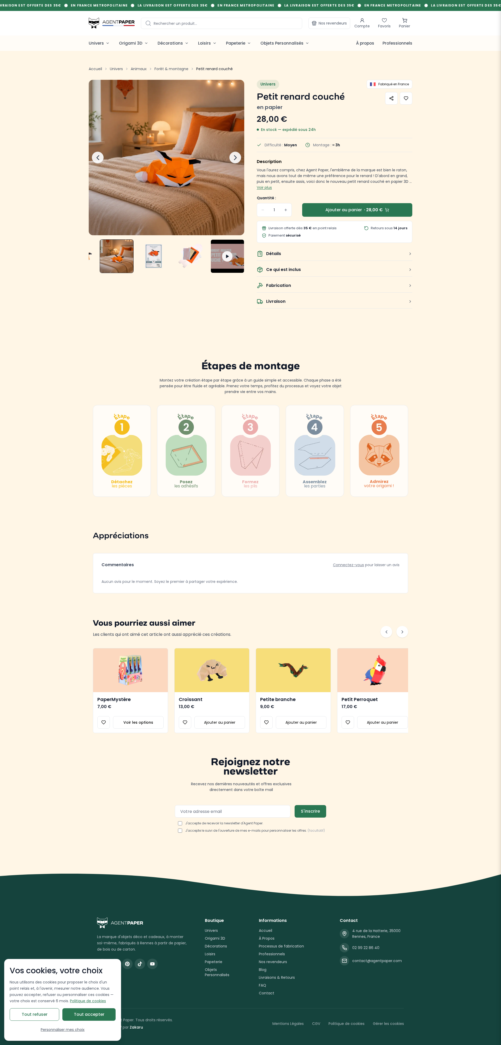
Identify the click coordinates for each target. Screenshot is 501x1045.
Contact (266, 993)
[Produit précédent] (386, 632)
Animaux (139, 68)
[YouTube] (152, 964)
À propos (365, 43)
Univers (116, 68)
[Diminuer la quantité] (263, 209)
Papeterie (213, 961)
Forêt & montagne (171, 68)
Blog (262, 969)
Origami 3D (215, 938)
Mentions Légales (288, 1023)
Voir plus (264, 187)
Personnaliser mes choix (63, 1029)
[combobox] (221, 23)
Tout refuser (34, 1014)
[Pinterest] (127, 964)
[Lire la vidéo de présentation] (227, 256)
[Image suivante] (235, 158)
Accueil (95, 68)
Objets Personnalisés (217, 972)
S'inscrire (310, 811)
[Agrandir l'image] (166, 157)
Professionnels (397, 43)
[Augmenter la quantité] (285, 209)
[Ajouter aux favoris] (406, 98)
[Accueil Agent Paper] (142, 922)
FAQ (262, 985)
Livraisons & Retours (277, 977)
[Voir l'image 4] (190, 256)
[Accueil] (112, 23)
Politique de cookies (347, 1023)
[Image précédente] (98, 158)
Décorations (216, 946)
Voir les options (138, 722)
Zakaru (136, 1027)
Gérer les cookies (388, 1023)
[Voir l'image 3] (153, 256)
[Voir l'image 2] (116, 256)
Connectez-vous (348, 564)
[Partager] (391, 98)
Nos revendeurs (333, 23)
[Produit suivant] (402, 632)
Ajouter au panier (219, 722)
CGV (316, 1023)
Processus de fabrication (281, 946)
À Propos (267, 938)
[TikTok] (140, 964)
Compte (362, 26)
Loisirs (210, 954)
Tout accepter (89, 1014)
